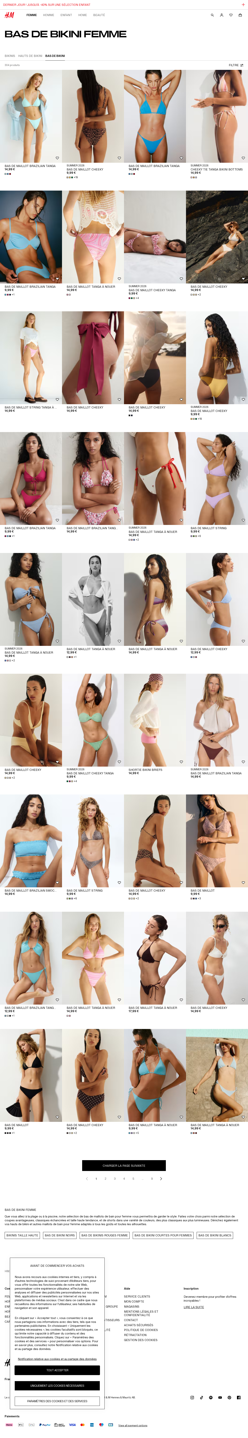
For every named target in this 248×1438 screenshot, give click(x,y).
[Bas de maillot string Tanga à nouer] (31, 357)
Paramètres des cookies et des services (57, 1401)
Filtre (234, 65)
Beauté (99, 15)
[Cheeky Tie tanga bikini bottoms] (217, 116)
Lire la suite (194, 1307)
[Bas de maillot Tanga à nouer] (93, 237)
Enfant (66, 15)
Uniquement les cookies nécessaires (57, 1385)
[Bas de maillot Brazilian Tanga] (31, 116)
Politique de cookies (141, 1330)
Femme (32, 15)
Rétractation (135, 1335)
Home (82, 15)
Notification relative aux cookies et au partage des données (57, 1359)
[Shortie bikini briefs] (155, 720)
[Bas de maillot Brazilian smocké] (31, 840)
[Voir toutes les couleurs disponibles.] (8, 174)
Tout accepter (57, 1370)
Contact (131, 1320)
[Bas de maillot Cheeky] (93, 116)
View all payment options (132, 1425)
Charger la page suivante (124, 1165)
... (143, 1178)
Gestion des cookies (141, 1340)
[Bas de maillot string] (217, 478)
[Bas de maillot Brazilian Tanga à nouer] (93, 478)
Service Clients (137, 1296)
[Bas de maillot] (217, 840)
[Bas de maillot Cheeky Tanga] (155, 237)
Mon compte (134, 1301)
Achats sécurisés (138, 1325)
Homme (48, 15)
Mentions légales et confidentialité (141, 1313)
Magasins (131, 1306)
